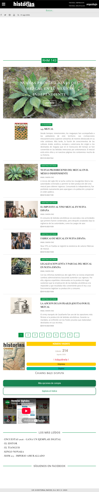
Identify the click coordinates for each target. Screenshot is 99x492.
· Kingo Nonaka (13, 451)
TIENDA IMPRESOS (76, 3)
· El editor (10, 443)
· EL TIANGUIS (11, 447)
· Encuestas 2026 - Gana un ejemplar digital (32, 439)
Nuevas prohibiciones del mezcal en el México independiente (49, 88)
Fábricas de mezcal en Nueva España (62, 238)
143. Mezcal (46, 129)
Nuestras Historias (49, 166)
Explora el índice (49, 391)
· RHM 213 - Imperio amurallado (24, 455)
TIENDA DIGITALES (77, 6)
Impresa (61, 364)
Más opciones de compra (49, 383)
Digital (61, 368)
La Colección (46, 124)
